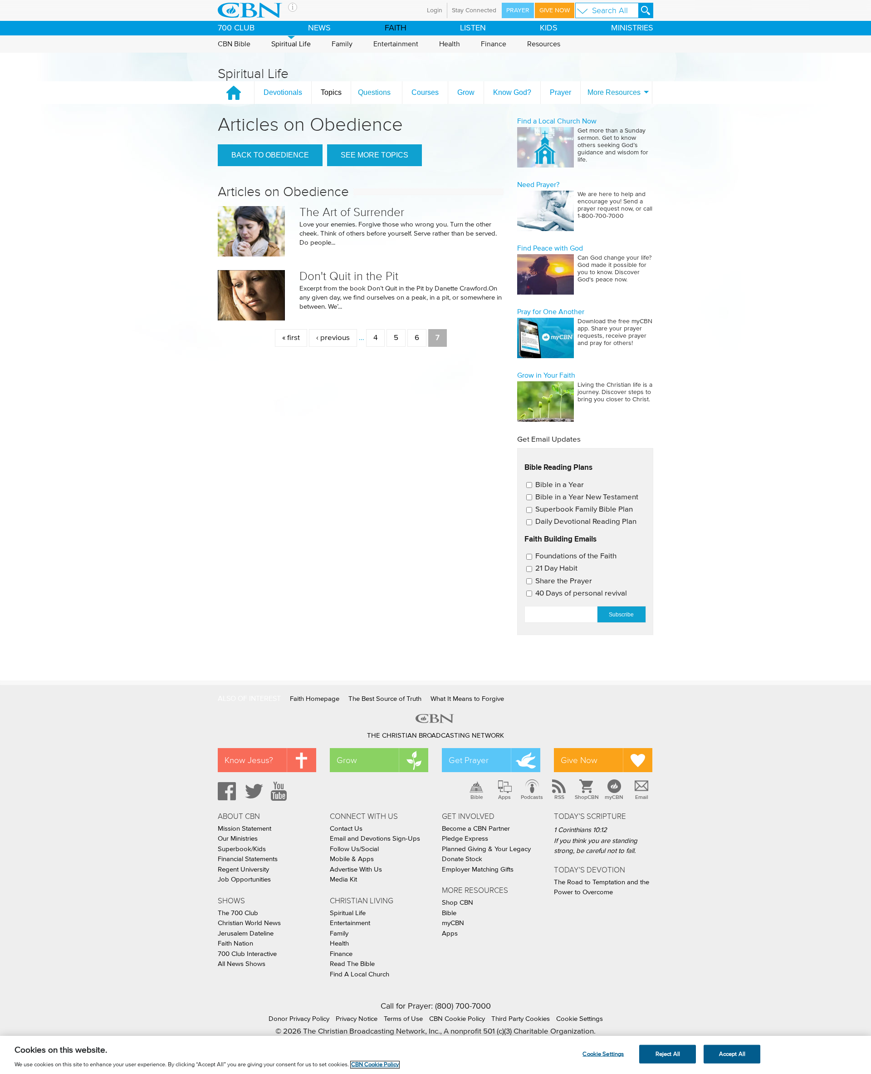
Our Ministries (238, 838)
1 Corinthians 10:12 (580, 830)
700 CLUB (236, 28)
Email (641, 797)
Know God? (512, 92)
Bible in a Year (559, 485)
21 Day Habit (556, 568)
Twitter (252, 791)
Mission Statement (244, 828)
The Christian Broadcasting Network (435, 735)
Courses (425, 92)
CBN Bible (234, 44)
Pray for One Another (550, 311)
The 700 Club (238, 913)
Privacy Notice (356, 1018)
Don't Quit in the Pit (348, 276)
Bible (476, 797)
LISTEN (473, 28)
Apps (504, 797)
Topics (331, 92)
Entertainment (395, 44)
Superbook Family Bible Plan (584, 509)
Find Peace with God (550, 248)
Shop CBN (457, 902)
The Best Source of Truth (384, 698)
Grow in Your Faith (546, 375)
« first (291, 338)
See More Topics (374, 155)
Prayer (517, 10)
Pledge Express (465, 838)
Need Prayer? (538, 184)
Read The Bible (352, 964)
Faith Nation (235, 943)
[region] (435, 1055)
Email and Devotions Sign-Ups (375, 838)
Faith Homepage (314, 698)
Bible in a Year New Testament (586, 497)
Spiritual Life (291, 44)
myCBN (614, 797)
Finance (493, 44)
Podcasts (532, 797)
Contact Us (346, 828)
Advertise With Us (356, 869)
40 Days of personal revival (581, 593)
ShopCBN (586, 797)
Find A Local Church (359, 974)
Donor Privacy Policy (299, 1018)
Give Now (554, 10)
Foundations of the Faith (576, 556)
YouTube (280, 791)
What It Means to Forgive (467, 698)
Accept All (732, 1054)
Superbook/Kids (242, 849)
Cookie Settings (579, 1018)
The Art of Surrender (351, 212)
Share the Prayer (563, 581)
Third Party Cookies (520, 1018)
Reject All (668, 1054)
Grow (466, 92)
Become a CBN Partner (476, 828)
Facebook (225, 791)
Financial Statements (248, 859)
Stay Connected (474, 10)
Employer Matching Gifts (478, 869)
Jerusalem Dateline (246, 933)
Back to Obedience (270, 155)
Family (342, 44)
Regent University (243, 869)
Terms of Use (403, 1018)
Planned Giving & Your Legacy (486, 849)
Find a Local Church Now (557, 121)
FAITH (395, 28)
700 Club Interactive (247, 954)
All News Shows (241, 964)
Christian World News (249, 923)
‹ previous (333, 338)
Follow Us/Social (354, 849)
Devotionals (283, 92)
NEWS (319, 28)
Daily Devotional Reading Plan (585, 522)
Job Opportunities (244, 879)
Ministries (632, 28)
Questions (374, 92)
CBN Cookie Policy (457, 1018)
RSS (559, 797)
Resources (543, 44)
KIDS (549, 28)
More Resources (614, 92)
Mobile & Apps (352, 859)
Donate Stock (462, 859)
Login (434, 10)
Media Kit (343, 879)
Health (449, 44)
